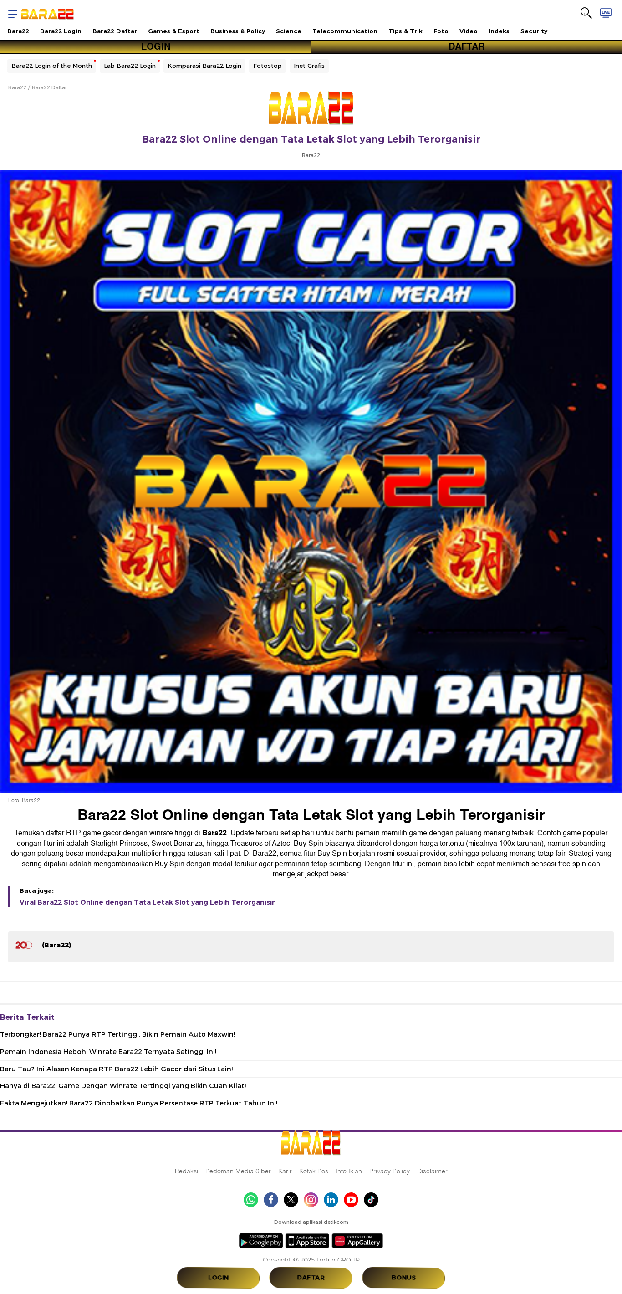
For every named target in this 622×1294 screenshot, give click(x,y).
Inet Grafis (309, 65)
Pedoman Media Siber (238, 1171)
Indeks (499, 31)
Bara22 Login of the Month (51, 65)
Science (288, 31)
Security (533, 31)
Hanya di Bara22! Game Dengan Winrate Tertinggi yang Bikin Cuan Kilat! (123, 1086)
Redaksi (186, 1171)
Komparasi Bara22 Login (204, 65)
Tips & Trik (405, 31)
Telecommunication (344, 31)
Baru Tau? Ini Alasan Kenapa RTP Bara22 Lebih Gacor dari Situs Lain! (116, 1069)
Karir (285, 1171)
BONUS (403, 1277)
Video (468, 31)
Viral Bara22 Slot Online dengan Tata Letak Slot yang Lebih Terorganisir (147, 902)
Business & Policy (237, 31)
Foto (441, 31)
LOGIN (155, 47)
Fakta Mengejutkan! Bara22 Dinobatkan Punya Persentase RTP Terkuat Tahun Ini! (138, 1103)
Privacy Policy (389, 1171)
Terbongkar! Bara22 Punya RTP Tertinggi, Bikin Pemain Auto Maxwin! (117, 1034)
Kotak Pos (313, 1171)
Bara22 (18, 31)
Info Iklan (349, 1171)
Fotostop (267, 65)
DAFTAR (466, 47)
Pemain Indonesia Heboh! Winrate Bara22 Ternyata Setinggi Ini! (108, 1052)
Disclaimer (432, 1171)
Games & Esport (173, 31)
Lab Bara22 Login (130, 65)
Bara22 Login (61, 31)
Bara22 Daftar (114, 31)
